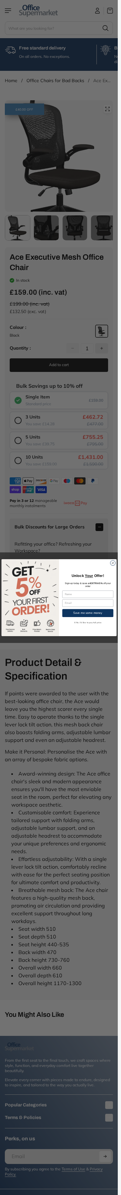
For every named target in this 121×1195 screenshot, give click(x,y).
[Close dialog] (112, 562)
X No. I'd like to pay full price (87, 622)
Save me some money (87, 612)
